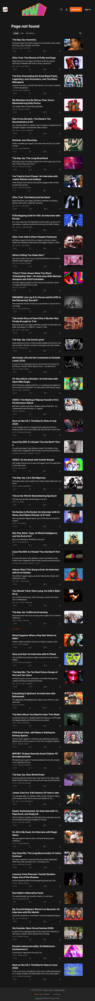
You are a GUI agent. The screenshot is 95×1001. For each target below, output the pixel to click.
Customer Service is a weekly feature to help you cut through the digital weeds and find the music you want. (36, 719)
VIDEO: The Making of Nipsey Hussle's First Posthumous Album (35, 401)
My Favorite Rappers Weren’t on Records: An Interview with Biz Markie (36, 911)
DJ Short (21, 502)
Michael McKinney (25, 432)
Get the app (57, 994)
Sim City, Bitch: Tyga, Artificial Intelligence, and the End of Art (35, 534)
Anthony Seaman (25, 166)
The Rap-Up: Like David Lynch (28, 339)
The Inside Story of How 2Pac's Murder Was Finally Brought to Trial (35, 320)
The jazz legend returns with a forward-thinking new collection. (33, 839)
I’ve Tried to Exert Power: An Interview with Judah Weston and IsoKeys (35, 178)
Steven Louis (23, 348)
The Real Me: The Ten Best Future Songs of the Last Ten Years (35, 674)
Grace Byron (22, 955)
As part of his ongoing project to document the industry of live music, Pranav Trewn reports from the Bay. (35, 932)
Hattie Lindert (23, 644)
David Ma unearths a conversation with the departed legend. (36, 915)
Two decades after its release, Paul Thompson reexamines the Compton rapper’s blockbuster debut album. (36, 126)
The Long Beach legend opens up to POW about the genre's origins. (36, 519)
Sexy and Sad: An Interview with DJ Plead (34, 654)
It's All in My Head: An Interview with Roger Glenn (34, 833)
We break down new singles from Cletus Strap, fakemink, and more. (36, 482)
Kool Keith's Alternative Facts (27, 893)
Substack (38, 998)
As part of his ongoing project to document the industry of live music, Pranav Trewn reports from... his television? (35, 365)
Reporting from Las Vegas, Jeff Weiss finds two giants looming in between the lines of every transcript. (33, 62)
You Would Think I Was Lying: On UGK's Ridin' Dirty (36, 592)
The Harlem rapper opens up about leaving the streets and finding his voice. (35, 577)
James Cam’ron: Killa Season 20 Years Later (35, 792)
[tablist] (24, 33)
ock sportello (23, 542)
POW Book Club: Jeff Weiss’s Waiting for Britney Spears (33, 734)
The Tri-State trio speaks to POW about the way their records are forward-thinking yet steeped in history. (36, 818)
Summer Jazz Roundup (24, 140)
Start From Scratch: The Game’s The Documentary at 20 (31, 120)
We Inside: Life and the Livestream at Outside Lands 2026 (36, 359)
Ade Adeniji (22, 523)
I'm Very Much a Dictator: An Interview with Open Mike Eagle (35, 380)
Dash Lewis (25, 581)
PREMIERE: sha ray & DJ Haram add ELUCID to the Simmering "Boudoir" (36, 299)
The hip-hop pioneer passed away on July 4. (29, 499)
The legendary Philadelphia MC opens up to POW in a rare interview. (35, 701)
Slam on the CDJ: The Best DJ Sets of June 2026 (34, 966)
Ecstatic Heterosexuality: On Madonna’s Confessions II (33, 948)
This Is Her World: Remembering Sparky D (34, 496)
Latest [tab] (16, 33)
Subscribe (76, 9)
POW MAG (21, 411)
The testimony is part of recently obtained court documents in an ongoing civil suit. (36, 761)
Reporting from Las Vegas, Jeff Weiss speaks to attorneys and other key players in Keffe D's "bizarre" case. (36, 325)
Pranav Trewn (23, 369)
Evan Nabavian (23, 899)
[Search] (61, 9)
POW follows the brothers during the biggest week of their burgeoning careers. (35, 183)
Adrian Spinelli (23, 883)
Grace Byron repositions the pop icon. (27, 952)
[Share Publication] (66, 9)
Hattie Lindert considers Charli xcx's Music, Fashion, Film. (35, 641)
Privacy (45, 990)
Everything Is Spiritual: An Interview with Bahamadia (33, 695)
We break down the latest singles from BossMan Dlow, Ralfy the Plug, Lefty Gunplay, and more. (36, 44)
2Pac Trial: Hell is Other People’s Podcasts (34, 237)
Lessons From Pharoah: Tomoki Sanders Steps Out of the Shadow (33, 876)
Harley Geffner (24, 48)
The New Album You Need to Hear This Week (36, 714)
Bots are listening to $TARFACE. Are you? (28, 539)
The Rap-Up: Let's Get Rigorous (29, 477)
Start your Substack (43, 994)
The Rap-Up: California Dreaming (30, 612)
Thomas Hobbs (27, 227)
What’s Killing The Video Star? (28, 255)
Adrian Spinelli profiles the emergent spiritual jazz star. (34, 880)
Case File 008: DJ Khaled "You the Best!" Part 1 (36, 553)
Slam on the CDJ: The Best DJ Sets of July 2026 (34, 422)
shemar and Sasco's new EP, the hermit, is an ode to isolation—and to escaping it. (36, 86)
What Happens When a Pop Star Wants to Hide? (34, 637)
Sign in (88, 9)
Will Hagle (22, 468)
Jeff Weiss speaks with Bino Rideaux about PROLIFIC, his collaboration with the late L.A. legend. (34, 407)
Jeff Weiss (25, 66)
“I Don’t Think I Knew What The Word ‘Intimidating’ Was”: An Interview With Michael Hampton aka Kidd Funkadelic (36, 276)
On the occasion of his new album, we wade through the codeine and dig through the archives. (34, 679)
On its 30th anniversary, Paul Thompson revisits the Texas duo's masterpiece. (35, 598)
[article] (47, 45)
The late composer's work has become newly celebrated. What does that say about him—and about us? (34, 860)
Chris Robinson (24, 148)
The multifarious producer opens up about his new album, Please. (35, 658)
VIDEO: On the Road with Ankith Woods (33, 459)
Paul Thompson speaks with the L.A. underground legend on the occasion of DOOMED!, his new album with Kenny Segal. (36, 386)
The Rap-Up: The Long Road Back (30, 158)
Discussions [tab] (30, 33)
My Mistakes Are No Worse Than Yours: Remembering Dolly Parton (33, 102)
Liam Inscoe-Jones (24, 864)
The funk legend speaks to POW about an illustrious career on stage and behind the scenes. (35, 283)
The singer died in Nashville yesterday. (27, 106)
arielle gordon (24, 109)
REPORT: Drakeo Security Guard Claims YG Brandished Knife (35, 755)
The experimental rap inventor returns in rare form (32, 896)
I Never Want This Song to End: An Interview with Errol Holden (35, 571)
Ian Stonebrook (27, 801)
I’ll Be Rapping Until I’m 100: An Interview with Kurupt (36, 217)
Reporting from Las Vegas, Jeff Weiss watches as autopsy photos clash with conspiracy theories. (34, 201)
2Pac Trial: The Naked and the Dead (31, 197)
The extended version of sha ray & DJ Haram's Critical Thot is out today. (36, 304)
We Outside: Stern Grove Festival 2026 (33, 928)
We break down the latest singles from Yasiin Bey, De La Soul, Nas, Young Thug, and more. (36, 162)
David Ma (24, 918)
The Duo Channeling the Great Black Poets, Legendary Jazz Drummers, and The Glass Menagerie (35, 79)
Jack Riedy (22, 287)
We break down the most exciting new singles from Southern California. (36, 616)
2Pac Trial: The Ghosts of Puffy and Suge (34, 57)
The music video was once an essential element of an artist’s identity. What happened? (36, 259)
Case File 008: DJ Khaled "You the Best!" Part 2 (36, 443)
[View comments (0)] (29, 51)
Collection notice (59, 990)
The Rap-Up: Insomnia (24, 39)
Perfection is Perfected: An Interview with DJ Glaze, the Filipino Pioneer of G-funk (36, 513)
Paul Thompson (24, 90)
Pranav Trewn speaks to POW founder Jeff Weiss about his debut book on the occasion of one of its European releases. (36, 740)
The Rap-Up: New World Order (28, 774)
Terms (51, 990)
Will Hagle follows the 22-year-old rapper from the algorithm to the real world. (36, 464)
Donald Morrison (24, 486)
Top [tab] (22, 33)
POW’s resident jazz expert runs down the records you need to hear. (36, 144)
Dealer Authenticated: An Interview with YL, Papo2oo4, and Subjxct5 (35, 812)
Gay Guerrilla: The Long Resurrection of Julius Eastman (36, 855)
